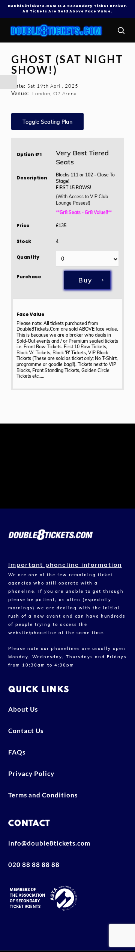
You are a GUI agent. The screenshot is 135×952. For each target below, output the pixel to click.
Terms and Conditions (43, 795)
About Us (23, 709)
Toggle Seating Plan (47, 121)
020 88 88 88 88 (34, 864)
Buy (85, 280)
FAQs (17, 752)
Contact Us (26, 731)
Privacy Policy (31, 773)
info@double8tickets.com (49, 843)
